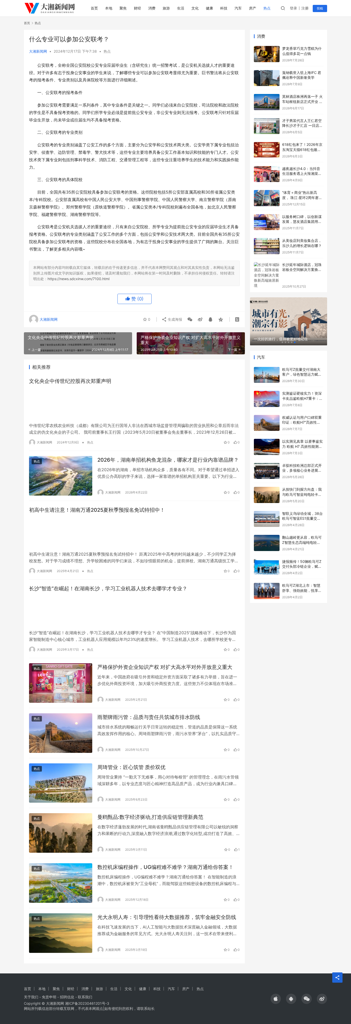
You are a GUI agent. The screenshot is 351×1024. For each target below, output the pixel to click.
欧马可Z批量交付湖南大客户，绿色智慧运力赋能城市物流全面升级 (302, 374)
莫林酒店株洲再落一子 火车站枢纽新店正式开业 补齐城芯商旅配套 (302, 101)
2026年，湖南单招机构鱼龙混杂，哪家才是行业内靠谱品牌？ (168, 460)
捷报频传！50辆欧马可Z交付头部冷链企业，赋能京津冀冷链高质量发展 (302, 566)
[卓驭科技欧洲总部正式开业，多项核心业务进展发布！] (267, 471)
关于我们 (31, 997)
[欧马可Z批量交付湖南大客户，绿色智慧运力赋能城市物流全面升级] (267, 375)
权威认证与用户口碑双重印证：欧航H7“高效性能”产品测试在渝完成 (302, 422)
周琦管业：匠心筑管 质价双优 (131, 767)
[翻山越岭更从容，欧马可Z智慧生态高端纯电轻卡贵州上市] (267, 543)
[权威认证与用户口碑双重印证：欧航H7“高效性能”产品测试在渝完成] (267, 423)
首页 (94, 8)
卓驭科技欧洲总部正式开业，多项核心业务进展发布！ (302, 470)
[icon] (276, 999)
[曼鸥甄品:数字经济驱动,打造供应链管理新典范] (60, 833)
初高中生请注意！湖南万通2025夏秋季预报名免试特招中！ (97, 510)
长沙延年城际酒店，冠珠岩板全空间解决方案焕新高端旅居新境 (302, 269)
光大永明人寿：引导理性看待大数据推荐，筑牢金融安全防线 (166, 917)
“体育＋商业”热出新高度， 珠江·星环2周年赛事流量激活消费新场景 (302, 197)
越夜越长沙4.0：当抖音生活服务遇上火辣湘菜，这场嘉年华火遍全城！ (302, 173)
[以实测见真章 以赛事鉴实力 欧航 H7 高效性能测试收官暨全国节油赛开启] (267, 447)
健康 (209, 8)
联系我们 (85, 997)
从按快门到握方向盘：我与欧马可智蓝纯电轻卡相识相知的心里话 (302, 494)
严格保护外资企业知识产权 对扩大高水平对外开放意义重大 (164, 667)
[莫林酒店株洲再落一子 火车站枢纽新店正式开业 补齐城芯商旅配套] (267, 102)
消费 (151, 8)
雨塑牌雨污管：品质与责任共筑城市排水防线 (148, 717)
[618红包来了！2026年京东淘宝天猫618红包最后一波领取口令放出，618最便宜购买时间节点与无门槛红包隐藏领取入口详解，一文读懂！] (267, 150)
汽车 (238, 8)
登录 (293, 8)
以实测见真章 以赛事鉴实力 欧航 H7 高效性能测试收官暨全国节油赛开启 (302, 446)
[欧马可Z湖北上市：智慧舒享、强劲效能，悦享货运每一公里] (267, 591)
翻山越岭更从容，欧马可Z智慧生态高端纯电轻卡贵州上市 (302, 542)
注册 (305, 8)
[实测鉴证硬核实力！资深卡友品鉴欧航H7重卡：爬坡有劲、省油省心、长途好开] (267, 399)
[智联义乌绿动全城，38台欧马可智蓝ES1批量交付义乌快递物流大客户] (267, 519)
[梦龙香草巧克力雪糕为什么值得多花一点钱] (267, 54)
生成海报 (174, 319)
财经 (137, 8)
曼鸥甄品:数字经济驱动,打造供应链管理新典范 (150, 817)
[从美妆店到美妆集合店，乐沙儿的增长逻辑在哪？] (267, 246)
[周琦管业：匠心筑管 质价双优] (60, 783)
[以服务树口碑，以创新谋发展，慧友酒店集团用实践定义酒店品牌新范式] (267, 222)
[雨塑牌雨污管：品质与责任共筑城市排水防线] (60, 733)
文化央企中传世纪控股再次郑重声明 (70, 381)
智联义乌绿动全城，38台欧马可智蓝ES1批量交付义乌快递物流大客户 (302, 518)
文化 (195, 8)
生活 (180, 8)
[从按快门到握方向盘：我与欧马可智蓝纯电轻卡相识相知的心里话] (267, 495)
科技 (223, 8)
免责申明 (49, 997)
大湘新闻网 (38, 51)
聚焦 (123, 8)
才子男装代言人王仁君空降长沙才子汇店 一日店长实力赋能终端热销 (302, 125)
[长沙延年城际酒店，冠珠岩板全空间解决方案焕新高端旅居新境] (267, 275)
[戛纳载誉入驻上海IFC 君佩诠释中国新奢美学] (267, 78)
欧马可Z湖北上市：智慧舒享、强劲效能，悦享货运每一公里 (302, 590)
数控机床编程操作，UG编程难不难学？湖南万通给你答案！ (165, 867)
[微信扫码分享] (190, 319)
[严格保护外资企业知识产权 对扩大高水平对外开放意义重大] (60, 683)
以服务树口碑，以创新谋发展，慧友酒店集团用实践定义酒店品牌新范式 (302, 221)
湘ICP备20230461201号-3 (87, 1003)
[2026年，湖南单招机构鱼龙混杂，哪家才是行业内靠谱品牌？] (60, 476)
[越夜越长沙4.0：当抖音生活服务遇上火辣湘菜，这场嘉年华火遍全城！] (267, 174)
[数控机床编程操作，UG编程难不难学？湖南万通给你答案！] (60, 883)
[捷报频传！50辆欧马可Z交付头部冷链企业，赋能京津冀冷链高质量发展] (267, 567)
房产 (252, 8)
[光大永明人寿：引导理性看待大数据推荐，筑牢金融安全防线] (60, 933)
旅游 (166, 8)
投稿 (320, 8)
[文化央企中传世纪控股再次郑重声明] (134, 403)
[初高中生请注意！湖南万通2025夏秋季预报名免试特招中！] (134, 532)
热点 (267, 8)
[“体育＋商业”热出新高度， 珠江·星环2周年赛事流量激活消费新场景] (267, 198)
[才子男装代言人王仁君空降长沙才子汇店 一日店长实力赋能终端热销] (267, 126)
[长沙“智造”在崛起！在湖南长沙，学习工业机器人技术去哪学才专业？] (134, 611)
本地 (108, 8)
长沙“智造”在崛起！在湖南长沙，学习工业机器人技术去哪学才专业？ (108, 588)
